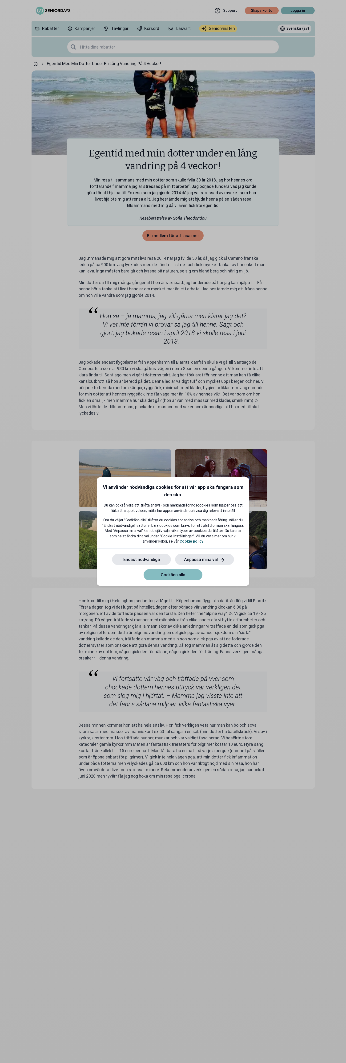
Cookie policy (191, 541)
